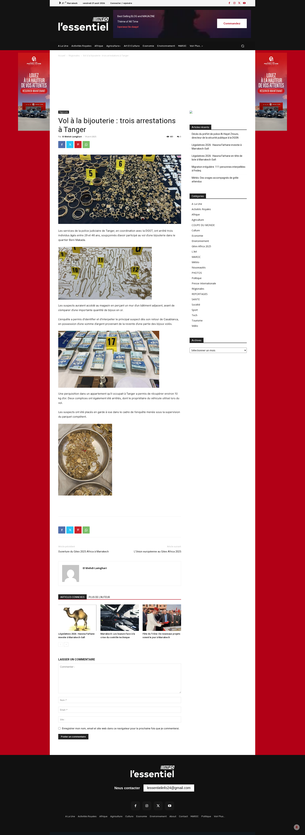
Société (196, 304)
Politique (197, 278)
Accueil (61, 55)
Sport (195, 310)
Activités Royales (201, 209)
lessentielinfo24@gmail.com (169, 788)
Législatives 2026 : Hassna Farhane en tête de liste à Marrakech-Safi (217, 157)
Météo (195, 262)
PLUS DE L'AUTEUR (99, 597)
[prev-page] (60, 644)
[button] (242, 46)
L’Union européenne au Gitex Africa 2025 (157, 551)
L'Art (194, 251)
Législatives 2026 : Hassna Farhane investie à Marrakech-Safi (217, 146)
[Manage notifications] (297, 827)
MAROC (196, 257)
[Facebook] (229, 3)
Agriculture (198, 219)
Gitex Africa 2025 (201, 246)
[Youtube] (244, 3)
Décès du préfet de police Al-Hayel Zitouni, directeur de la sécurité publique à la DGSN (215, 136)
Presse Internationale (204, 283)
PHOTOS (197, 272)
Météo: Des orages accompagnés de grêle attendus (215, 179)
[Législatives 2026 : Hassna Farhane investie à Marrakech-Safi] (77, 617)
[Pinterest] (78, 144)
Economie (197, 235)
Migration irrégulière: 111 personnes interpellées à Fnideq (218, 168)
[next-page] (66, 644)
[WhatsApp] (86, 144)
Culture (196, 230)
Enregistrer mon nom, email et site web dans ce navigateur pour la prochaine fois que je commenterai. (120, 728)
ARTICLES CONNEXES (72, 597)
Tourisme (197, 320)
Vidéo (195, 325)
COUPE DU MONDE (203, 225)
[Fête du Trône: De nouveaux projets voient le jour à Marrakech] (162, 617)
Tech (194, 315)
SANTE (196, 299)
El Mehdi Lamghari (72, 136)
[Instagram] (234, 3)
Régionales (74, 55)
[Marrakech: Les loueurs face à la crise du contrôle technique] (119, 617)
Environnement (200, 241)
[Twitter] (239, 3)
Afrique (196, 214)
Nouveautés (199, 267)
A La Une (197, 204)
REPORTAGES (200, 294)
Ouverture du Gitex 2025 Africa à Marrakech (83, 551)
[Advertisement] (152, 84)
